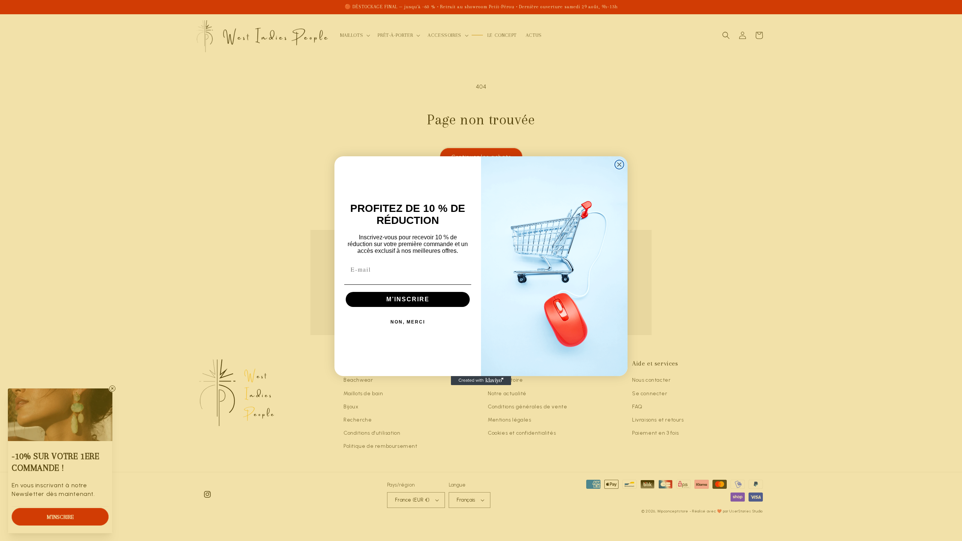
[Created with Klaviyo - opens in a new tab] (481, 380)
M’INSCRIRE (408, 299)
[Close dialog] (619, 164)
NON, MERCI (407, 322)
